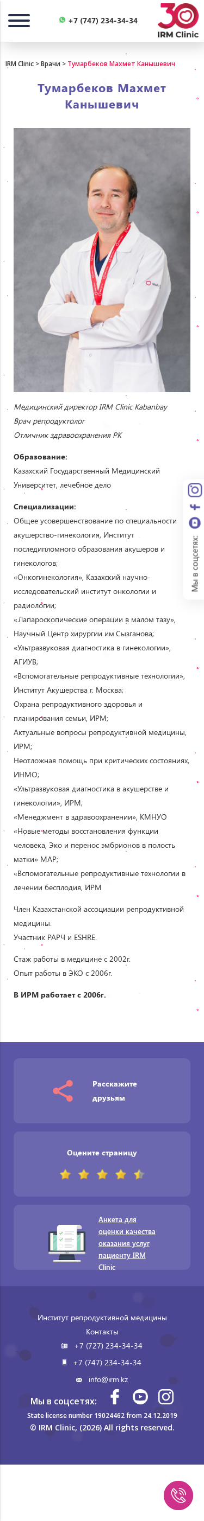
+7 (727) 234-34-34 (108, 1345)
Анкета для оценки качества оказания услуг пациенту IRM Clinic (127, 1243)
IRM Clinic (19, 63)
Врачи (50, 63)
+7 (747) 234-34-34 (107, 1362)
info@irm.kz (108, 1379)
